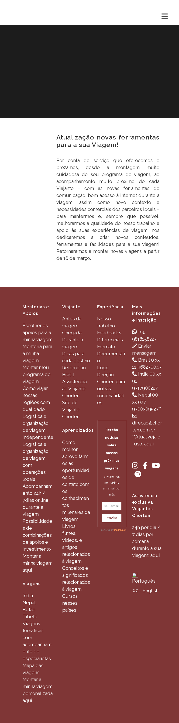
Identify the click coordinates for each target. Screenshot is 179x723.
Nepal (29, 602)
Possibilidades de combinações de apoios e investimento (37, 535)
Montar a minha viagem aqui (37, 563)
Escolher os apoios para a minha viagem (37, 332)
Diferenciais (110, 340)
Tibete (30, 616)
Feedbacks (109, 333)
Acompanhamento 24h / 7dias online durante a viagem (37, 500)
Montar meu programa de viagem (37, 374)
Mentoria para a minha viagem (37, 353)
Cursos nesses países (70, 603)
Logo (103, 367)
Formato (106, 347)
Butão (29, 609)
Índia (28, 595)
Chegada (72, 333)
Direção (105, 374)
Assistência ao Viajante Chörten (74, 388)
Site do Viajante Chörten (70, 409)
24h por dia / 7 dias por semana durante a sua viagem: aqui (147, 541)
